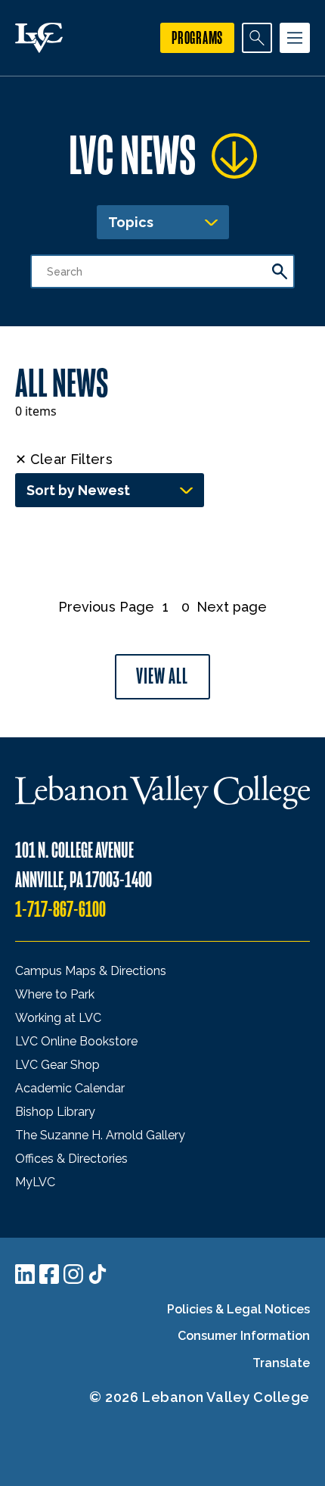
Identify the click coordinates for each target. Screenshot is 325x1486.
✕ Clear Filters (64, 459)
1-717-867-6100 (60, 909)
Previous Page (106, 607)
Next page (232, 607)
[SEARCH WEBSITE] (257, 38)
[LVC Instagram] (73, 1274)
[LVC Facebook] (49, 1274)
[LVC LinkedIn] (25, 1274)
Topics (130, 222)
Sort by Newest (78, 490)
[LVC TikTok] (97, 1274)
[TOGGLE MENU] (295, 38)
